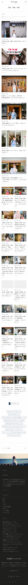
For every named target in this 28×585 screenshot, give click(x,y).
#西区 (5, 420)
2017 (2, 18)
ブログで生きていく (10, 530)
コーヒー (5, 504)
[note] (16, 576)
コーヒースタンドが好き (11, 538)
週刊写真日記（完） (10, 522)
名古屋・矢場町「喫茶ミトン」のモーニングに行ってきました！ (7, 294)
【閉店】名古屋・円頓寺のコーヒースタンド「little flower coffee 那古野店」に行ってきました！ (7, 271)
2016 (5, 18)
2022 (13, 16)
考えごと (5, 508)
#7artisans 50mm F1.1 (20, 426)
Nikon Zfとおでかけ (10, 547)
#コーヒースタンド (7, 432)
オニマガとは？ (6, 512)
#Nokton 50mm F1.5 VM (16, 423)
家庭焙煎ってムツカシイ (11, 540)
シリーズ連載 (6, 510)
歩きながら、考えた (10, 528)
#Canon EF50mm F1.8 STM (9, 417)
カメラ (4, 502)
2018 (24, 16)
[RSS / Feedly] (19, 576)
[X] (14, 576)
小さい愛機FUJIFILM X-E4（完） (13, 534)
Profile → (6, 489)
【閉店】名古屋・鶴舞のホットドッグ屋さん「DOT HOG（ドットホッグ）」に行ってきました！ (20, 202)
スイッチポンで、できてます (12, 526)
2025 (5, 16)
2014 (11, 18)
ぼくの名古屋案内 (7, 506)
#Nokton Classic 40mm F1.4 (14, 411)
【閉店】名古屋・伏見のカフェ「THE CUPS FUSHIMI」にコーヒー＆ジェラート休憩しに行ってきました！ (7, 391)
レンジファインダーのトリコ (12, 542)
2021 (16, 16)
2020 (19, 16)
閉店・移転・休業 (14, 7)
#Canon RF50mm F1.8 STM (19, 432)
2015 (8, 18)
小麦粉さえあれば (9, 549)
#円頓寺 (7, 423)
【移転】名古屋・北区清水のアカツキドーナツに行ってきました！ (7, 318)
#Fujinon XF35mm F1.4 (14, 420)
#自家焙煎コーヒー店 (21, 417)
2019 (21, 16)
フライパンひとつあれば (11, 551)
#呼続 (22, 420)
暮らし (4, 498)
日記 (4, 500)
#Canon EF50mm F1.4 (14, 414)
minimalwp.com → (14, 570)
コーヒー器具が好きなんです (12, 536)
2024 (8, 16)
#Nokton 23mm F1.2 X (11, 429)
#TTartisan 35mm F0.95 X (14, 435)
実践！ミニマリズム (10, 532)
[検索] (2, 2)
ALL (2, 16)
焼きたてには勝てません (11, 524)
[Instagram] (9, 576)
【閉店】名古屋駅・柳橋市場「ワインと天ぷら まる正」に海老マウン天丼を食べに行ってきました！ (20, 296)
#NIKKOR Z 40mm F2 (8, 426)
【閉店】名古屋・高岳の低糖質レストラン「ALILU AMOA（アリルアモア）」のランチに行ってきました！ (14, 179)
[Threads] (11, 576)
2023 (10, 16)
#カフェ (20, 429)
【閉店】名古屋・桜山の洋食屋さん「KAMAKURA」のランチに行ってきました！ (7, 342)
